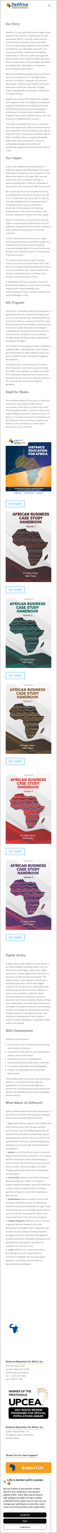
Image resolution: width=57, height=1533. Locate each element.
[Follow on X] (13, 1446)
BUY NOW (15, 504)
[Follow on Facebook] (8, 1446)
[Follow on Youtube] (19, 1446)
